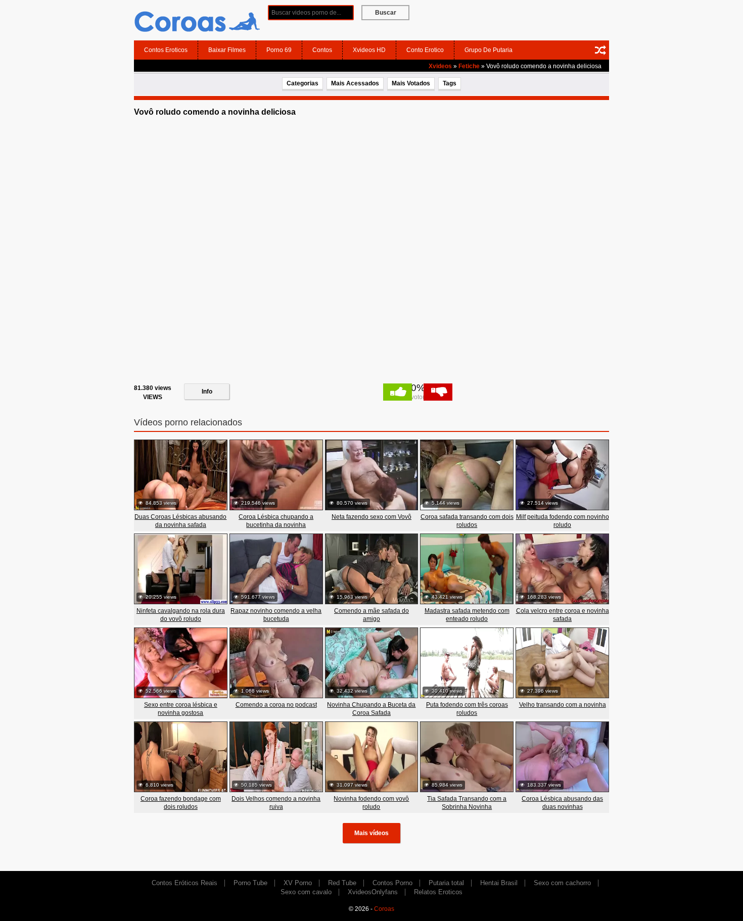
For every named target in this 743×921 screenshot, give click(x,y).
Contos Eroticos (166, 50)
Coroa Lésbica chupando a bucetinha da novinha (276, 520)
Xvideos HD (369, 50)
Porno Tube (250, 883)
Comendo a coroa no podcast (276, 704)
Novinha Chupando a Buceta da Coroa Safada (371, 708)
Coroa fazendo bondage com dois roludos (181, 802)
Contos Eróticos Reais (184, 883)
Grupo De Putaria (489, 50)
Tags (449, 83)
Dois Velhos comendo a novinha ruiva (275, 802)
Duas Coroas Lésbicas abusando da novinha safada (180, 520)
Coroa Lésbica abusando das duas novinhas (562, 802)
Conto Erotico (425, 50)
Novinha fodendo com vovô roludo (371, 802)
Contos (322, 50)
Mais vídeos (371, 833)
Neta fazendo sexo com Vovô (371, 516)
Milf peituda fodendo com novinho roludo (562, 520)
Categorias (302, 83)
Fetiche (469, 66)
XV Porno (298, 883)
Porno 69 (279, 50)
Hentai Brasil (499, 883)
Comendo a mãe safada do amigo (371, 614)
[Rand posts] (600, 50)
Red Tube (342, 883)
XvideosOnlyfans (373, 892)
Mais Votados (411, 83)
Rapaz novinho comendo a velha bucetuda (275, 614)
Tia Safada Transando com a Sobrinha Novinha (466, 802)
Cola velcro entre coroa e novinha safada (562, 614)
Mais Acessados (355, 83)
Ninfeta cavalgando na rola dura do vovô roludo (180, 614)
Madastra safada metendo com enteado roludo (467, 614)
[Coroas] (197, 19)
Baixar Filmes (227, 50)
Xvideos (440, 66)
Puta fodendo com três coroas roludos (467, 708)
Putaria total (446, 883)
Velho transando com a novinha (562, 704)
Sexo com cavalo (306, 892)
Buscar (385, 12)
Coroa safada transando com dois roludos (467, 520)
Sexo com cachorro (562, 883)
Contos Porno (392, 883)
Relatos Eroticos (438, 892)
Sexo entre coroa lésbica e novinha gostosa (180, 708)
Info (207, 391)
